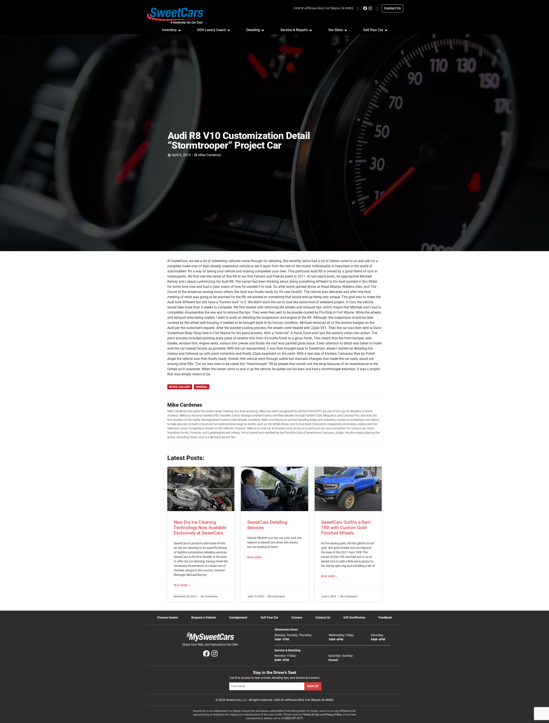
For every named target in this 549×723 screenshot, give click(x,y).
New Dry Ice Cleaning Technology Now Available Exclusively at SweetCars (200, 528)
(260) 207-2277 (293, 718)
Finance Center (167, 617)
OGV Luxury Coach (211, 30)
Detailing (253, 30)
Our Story (335, 30)
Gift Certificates (354, 617)
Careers (296, 617)
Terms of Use (311, 714)
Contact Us (322, 617)
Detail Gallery (179, 386)
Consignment (238, 617)
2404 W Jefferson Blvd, (323, 8)
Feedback (385, 617)
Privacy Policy (333, 714)
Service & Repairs (294, 30)
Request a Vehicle (203, 617)
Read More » (182, 585)
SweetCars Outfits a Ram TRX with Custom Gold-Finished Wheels (346, 528)
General (202, 386)
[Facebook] (365, 8)
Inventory (169, 30)
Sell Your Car (373, 30)
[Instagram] (370, 8)
